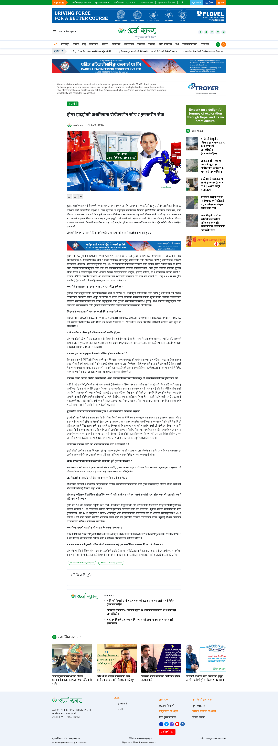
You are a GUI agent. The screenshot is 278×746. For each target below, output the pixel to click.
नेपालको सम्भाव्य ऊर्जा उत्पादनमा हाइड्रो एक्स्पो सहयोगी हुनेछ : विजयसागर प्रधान (205, 678)
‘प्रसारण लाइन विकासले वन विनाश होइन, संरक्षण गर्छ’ (160, 678)
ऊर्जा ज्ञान (205, 44)
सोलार (76, 44)
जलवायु (151, 44)
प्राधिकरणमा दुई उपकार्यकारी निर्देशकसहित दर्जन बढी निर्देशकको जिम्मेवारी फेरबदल (126, 51)
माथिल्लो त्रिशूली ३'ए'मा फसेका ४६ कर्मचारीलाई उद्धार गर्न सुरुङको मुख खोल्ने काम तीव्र (212, 203)
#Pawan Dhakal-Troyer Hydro (82, 562)
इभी (177, 44)
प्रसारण (105, 44)
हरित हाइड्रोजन (165, 44)
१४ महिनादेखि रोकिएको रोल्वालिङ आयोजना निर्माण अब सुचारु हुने (186, 51)
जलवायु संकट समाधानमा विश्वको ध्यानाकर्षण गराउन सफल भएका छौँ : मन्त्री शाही (72, 680)
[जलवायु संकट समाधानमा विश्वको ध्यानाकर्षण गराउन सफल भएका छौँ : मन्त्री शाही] (72, 658)
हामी (120, 709)
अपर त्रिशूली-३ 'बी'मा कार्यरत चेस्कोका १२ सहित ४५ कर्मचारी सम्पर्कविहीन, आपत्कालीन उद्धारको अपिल (213, 223)
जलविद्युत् (65, 44)
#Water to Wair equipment (111, 562)
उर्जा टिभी (165, 732)
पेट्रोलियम (116, 44)
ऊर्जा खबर (78, 126)
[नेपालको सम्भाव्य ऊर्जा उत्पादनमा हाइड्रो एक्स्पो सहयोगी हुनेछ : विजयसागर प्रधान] (206, 658)
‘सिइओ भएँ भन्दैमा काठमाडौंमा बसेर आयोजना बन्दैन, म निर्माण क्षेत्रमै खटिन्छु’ (115, 678)
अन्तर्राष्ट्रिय (129, 44)
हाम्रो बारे (122, 703)
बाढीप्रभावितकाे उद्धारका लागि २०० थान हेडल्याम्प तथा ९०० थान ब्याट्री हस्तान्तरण (140, 621)
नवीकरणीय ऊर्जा (189, 44)
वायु (84, 44)
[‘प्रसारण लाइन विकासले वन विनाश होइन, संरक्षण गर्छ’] (161, 658)
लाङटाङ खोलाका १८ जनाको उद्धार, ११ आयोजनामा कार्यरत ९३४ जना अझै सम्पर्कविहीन (141, 612)
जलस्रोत (141, 44)
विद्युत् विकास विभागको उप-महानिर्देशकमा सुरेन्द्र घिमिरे (71, 51)
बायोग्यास (93, 44)
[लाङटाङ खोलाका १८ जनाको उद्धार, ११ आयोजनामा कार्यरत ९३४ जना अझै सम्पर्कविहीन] (192, 166)
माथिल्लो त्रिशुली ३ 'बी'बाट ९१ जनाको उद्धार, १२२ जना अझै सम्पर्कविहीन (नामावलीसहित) (140, 602)
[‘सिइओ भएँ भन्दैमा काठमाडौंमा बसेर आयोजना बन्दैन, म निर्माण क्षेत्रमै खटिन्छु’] (117, 658)
